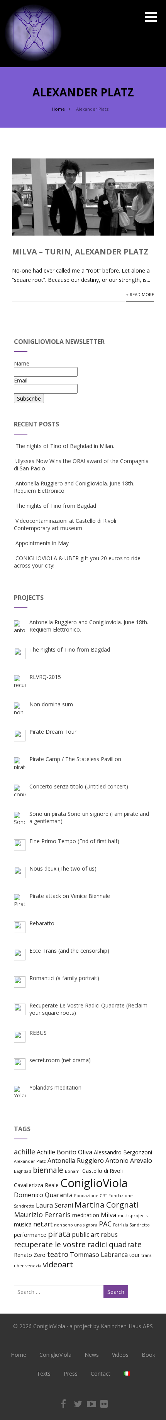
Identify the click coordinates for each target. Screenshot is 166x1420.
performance (30, 1234)
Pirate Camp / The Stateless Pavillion (75, 759)
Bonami (73, 1171)
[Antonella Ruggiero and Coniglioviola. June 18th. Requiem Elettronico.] (19, 626)
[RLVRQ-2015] (19, 681)
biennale (48, 1170)
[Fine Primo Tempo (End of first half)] (19, 845)
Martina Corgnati (107, 1204)
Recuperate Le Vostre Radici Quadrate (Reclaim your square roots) (88, 1009)
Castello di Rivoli (102, 1170)
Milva (108, 1215)
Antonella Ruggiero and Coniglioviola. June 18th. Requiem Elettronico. (88, 625)
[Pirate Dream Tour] (19, 735)
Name (21, 363)
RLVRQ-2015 (45, 677)
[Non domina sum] (19, 708)
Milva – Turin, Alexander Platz (80, 251)
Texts (44, 1373)
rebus (109, 1234)
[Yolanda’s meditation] (19, 1091)
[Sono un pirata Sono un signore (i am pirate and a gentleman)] (19, 818)
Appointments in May (42, 543)
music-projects (132, 1215)
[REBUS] (19, 1037)
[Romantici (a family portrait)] (19, 982)
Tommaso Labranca (99, 1254)
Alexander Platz (30, 1161)
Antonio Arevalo (128, 1160)
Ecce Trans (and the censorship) (69, 950)
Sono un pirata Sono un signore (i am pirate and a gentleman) (89, 817)
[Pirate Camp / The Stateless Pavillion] (19, 763)
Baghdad (22, 1171)
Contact (100, 1373)
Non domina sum (51, 704)
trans (146, 1255)
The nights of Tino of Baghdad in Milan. (64, 446)
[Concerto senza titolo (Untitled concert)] (19, 790)
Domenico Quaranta (43, 1195)
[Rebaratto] (19, 927)
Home (18, 1354)
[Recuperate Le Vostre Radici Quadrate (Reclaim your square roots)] (19, 1009)
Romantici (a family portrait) (64, 978)
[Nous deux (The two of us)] (19, 872)
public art (85, 1234)
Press (71, 1373)
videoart (58, 1264)
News (92, 1354)
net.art (43, 1224)
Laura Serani (54, 1205)
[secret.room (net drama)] (19, 1064)
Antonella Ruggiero (75, 1160)
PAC (105, 1223)
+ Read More (140, 294)
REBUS (38, 1032)
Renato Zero (30, 1254)
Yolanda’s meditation (55, 1087)
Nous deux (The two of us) (63, 868)
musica (23, 1224)
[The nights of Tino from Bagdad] (19, 653)
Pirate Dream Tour (52, 731)
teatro (57, 1254)
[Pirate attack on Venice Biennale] (19, 900)
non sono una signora (75, 1225)
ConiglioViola (94, 1183)
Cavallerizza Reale (36, 1185)
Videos (120, 1354)
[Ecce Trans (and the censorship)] (19, 954)
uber (19, 1265)
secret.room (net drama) (60, 1060)
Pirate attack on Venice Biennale (69, 896)
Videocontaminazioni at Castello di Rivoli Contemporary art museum (65, 524)
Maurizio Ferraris (42, 1214)
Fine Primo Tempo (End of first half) (74, 841)
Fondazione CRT (90, 1195)
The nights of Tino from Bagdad (55, 505)
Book (148, 1354)
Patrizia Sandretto (131, 1225)
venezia (33, 1265)
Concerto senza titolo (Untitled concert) (78, 786)
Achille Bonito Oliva (64, 1152)
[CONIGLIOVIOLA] (33, 63)
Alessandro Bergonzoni (123, 1152)
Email (20, 380)
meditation (85, 1215)
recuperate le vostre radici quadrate (78, 1244)
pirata (59, 1233)
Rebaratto (41, 923)
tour (134, 1254)
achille (24, 1151)
